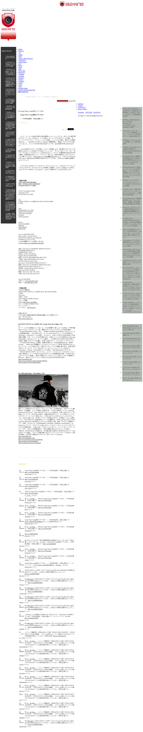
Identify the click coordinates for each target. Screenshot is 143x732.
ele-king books (23, 88)
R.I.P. (124, 320)
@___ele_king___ (28, 495)
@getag (26, 509)
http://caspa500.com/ (24, 436)
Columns (21, 74)
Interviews (21, 72)
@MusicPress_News (29, 523)
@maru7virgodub (22, 726)
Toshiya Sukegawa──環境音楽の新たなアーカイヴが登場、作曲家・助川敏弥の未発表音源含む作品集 (132, 201)
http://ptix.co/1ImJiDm (30, 302)
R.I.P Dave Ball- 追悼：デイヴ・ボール (132, 357)
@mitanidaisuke (28, 530)
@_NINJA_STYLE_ (23, 593)
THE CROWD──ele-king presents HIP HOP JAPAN (10, 150)
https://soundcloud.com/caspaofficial (29, 443)
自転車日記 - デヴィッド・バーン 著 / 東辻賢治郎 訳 (10, 107)
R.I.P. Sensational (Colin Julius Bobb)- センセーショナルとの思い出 (132, 327)
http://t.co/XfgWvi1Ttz (59, 636)
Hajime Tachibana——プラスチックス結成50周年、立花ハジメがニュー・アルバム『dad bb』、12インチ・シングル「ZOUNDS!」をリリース (132, 307)
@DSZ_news (21, 708)
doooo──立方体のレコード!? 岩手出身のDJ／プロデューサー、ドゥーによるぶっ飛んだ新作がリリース (132, 233)
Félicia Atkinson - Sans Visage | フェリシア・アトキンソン (10, 172)
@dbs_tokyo (27, 535)
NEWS (125, 103)
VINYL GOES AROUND (26, 90)
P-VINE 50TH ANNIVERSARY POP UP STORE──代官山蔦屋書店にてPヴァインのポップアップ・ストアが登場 (132, 222)
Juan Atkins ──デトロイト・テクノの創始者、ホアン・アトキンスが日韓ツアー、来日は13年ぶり (10, 72)
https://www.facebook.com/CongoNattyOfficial (32, 361)
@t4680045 (21, 655)
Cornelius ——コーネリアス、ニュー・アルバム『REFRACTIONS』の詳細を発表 (10, 164)
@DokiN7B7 (21, 611)
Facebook (81, 112)
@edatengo (27, 560)
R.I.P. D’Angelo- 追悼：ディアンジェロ (131, 362)
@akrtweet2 (21, 620)
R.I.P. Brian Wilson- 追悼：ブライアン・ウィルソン (131, 373)
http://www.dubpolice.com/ (26, 438)
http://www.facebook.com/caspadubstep (30, 439)
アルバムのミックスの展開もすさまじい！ (47, 156)
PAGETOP (96, 112)
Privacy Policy (82, 109)
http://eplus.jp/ (31, 307)
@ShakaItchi (21, 717)
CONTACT (82, 107)
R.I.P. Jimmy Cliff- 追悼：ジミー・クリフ (132, 352)
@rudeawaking (27, 516)
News (20, 85)
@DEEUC (21, 602)
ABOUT (81, 104)
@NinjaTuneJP (28, 552)
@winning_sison (28, 567)
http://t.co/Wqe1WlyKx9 (31, 618)
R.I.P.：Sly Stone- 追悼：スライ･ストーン (132, 379)
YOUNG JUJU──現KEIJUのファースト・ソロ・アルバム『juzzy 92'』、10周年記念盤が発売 (132, 192)
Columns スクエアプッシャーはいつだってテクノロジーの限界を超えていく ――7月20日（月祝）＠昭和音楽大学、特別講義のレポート (10, 81)
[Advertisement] (132, 414)
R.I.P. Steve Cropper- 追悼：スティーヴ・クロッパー (132, 346)
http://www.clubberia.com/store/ (34, 243)
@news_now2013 (28, 488)
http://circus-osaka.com (25, 318)
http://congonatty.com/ (25, 359)
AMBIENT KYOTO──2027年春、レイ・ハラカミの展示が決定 (132, 262)
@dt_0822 (21, 584)
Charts (20, 83)
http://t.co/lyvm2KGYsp (31, 479)
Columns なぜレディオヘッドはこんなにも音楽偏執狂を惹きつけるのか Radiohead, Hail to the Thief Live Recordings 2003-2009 (10, 206)
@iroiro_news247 (28, 474)
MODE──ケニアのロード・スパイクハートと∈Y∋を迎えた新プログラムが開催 (132, 182)
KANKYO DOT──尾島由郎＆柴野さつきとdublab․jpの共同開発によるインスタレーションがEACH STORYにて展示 (132, 159)
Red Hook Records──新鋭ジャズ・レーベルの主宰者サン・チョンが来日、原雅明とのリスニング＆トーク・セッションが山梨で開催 (131, 171)
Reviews (21, 51)
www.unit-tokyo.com (31, 281)
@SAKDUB (21, 629)
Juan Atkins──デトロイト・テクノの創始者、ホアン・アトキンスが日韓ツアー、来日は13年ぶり (131, 133)
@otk (20, 700)
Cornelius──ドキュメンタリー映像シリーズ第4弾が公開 (132, 141)
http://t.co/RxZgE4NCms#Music (34, 521)
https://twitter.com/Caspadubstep (28, 441)
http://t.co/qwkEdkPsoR (49, 544)
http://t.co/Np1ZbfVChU (31, 486)
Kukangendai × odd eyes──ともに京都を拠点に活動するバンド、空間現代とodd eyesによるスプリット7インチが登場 (132, 253)
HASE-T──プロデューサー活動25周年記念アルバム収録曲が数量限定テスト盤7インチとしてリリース (132, 211)
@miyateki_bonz (28, 502)
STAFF (80, 105)
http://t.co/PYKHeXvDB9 (32, 472)
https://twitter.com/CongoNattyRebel (29, 362)
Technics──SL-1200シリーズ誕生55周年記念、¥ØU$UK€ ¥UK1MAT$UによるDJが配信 (132, 149)
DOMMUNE (24, 92)
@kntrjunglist (22, 673)
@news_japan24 (28, 481)
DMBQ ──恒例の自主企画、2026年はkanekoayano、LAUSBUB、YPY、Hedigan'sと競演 (10, 216)
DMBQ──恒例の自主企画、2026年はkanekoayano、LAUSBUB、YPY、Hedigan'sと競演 (131, 123)
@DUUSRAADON (23, 682)
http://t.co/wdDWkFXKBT (32, 574)
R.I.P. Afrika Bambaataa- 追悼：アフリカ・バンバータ (131, 340)
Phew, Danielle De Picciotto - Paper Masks (10, 57)
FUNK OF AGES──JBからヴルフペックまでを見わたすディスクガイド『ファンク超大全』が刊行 (132, 296)
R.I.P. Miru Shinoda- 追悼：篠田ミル (132, 334)
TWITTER (88, 112)
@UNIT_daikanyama (23, 646)
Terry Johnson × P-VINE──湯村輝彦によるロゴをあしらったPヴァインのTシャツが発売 (132, 243)
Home (20, 49)
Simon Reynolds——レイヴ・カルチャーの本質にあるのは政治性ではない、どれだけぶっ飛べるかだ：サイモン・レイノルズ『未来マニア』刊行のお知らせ (131, 273)
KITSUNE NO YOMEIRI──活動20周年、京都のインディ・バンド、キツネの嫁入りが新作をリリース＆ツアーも (132, 286)
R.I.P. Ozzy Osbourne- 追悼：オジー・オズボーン (131, 368)
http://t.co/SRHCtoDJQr (31, 534)
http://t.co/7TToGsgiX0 (31, 493)
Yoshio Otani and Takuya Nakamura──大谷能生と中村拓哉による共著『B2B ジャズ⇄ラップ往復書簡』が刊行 (132, 112)
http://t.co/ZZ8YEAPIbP (45, 565)
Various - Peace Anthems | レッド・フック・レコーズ (10, 185)
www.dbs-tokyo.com (30, 282)
